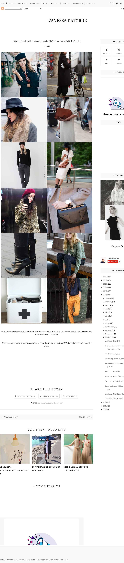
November (109, 334)
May (106, 312)
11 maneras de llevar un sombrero (46, 468)
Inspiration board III (112, 341)
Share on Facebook (26, 396)
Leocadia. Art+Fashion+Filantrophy (14, 470)
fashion (40, 403)
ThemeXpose (21, 559)
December (109, 337)
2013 (105, 295)
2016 (105, 409)
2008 (105, 277)
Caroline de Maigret (112, 354)
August (108, 323)
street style (48, 403)
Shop (45, 3)
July (106, 320)
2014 (105, 402)
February (108, 302)
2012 (105, 291)
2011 (105, 287)
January (108, 298)
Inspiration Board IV (112, 371)
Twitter (106, 63)
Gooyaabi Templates (45, 559)
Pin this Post (71, 396)
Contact (91, 3)
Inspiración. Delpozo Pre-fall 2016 (76, 468)
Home (2, 3)
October (108, 330)
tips (55, 403)
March (107, 305)
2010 (105, 284)
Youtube (55, 3)
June (107, 316)
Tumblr (66, 3)
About (11, 3)
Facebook (106, 53)
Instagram (78, 3)
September (109, 327)
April (107, 309)
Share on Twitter (50, 396)
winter (59, 403)
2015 (105, 406)
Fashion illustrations (28, 3)
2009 (105, 280)
